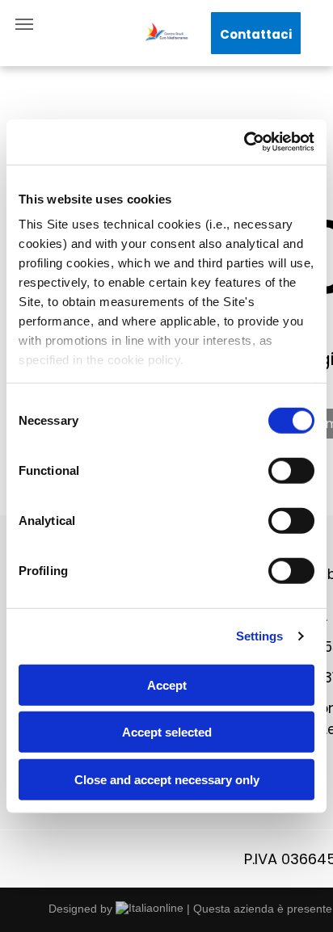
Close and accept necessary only (166, 779)
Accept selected (167, 732)
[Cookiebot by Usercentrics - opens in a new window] (243, 142)
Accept (167, 684)
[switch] (291, 470)
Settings (260, 636)
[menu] (24, 24)
